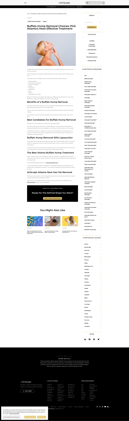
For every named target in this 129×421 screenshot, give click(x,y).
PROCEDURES (87, 381)
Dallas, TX (49, 397)
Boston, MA (49, 390)
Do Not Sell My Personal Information (11, 417)
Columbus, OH (50, 395)
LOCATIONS (52, 381)
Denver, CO (49, 400)
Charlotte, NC (50, 392)
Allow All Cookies (41, 417)
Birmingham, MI (50, 389)
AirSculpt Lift (92, 395)
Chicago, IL (49, 394)
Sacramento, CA (71, 384)
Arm (82, 384)
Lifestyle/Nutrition (91, 49)
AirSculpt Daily (34, 13)
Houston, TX (60, 384)
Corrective (83, 394)
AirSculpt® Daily (92, 60)
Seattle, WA (70, 392)
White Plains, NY (71, 397)
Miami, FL (59, 389)
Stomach (83, 392)
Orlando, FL (60, 397)
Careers (87, 406)
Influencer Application (78, 406)
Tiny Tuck (83, 395)
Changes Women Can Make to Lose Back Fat (69, 231)
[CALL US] (103, 2)
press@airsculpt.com (59, 408)
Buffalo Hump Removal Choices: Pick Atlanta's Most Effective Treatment (52, 13)
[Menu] (25, 3)
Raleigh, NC (60, 400)
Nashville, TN (60, 392)
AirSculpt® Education (91, 57)
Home (28, 13)
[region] (24, 413)
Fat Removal (92, 53)
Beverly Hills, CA (50, 387)
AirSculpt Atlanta (31, 182)
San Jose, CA (71, 389)
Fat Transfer (92, 384)
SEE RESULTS (91, 27)
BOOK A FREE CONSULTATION (52, 198)
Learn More (79, 6)
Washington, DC (71, 395)
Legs (82, 387)
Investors (70, 406)
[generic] (35, 216)
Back (82, 390)
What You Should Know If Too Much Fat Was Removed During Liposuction (35, 232)
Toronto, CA (70, 394)
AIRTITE (91, 393)
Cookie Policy (53, 406)
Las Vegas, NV (60, 387)
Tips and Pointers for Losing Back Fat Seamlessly (51, 231)
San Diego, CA (71, 387)
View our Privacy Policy (14, 413)
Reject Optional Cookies (30, 417)
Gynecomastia (93, 396)
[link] (85, 339)
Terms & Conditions (62, 406)
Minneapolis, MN (61, 390)
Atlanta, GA (49, 384)
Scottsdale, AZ (71, 390)
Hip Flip (82, 397)
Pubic (82, 389)
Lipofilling (91, 40)
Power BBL (92, 398)
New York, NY (60, 394)
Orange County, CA (62, 395)
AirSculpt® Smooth (93, 390)
